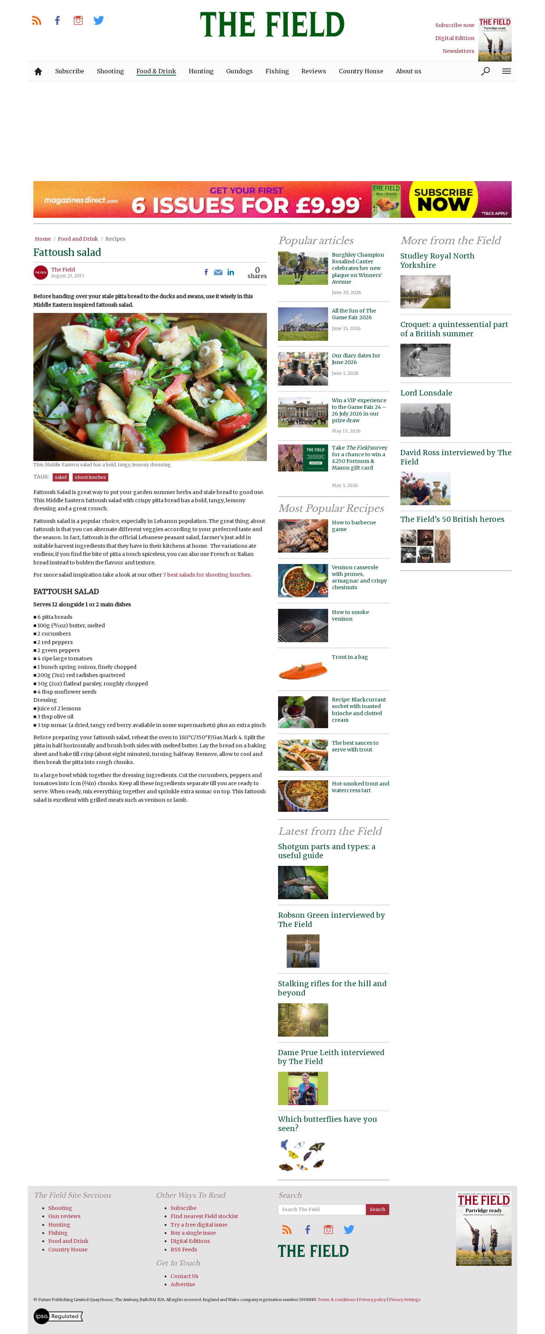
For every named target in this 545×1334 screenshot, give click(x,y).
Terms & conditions (337, 1299)
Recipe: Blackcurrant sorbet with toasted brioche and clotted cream (359, 709)
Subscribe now (455, 25)
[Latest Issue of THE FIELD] (495, 39)
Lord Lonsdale (426, 392)
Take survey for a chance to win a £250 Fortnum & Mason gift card (359, 461)
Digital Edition (455, 38)
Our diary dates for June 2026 (356, 359)
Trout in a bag (350, 657)
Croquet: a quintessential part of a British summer (454, 329)
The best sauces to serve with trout (355, 746)
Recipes (115, 239)
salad (61, 477)
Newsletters (459, 51)
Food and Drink (78, 239)
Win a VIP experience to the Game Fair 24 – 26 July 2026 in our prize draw (359, 410)
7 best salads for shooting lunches (206, 574)
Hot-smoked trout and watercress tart (360, 787)
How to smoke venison (350, 615)
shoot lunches (90, 477)
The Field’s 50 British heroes (452, 519)
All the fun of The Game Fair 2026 (354, 314)
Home (43, 239)
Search (377, 1209)
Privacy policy (372, 1299)
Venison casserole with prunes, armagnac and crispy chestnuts (359, 577)
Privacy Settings (405, 1299)
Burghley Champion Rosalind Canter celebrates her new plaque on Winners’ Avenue (358, 268)
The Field (63, 269)
